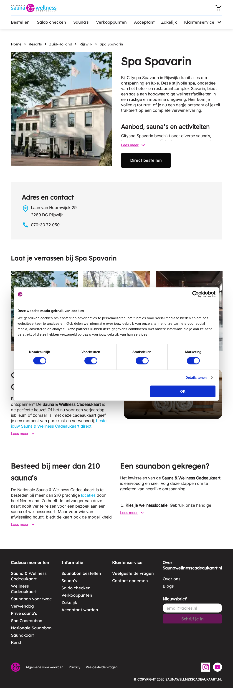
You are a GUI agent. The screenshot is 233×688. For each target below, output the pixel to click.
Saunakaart (22, 635)
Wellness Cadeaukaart (24, 588)
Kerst (16, 642)
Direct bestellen (146, 160)
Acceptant (144, 22)
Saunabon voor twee (31, 598)
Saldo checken (51, 22)
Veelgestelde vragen (133, 573)
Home (16, 44)
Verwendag (22, 606)
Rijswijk (85, 44)
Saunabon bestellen (81, 573)
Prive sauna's (24, 613)
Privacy (74, 667)
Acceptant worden (79, 609)
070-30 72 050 (45, 224)
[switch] (90, 360)
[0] (218, 7)
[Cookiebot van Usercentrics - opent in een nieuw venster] (195, 294)
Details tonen (196, 377)
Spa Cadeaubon (26, 620)
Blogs (168, 586)
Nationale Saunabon (31, 628)
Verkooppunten (111, 22)
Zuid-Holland (60, 44)
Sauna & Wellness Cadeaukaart (29, 576)
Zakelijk (169, 22)
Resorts (35, 44)
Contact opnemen (130, 580)
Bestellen (20, 22)
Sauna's (81, 22)
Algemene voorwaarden (44, 667)
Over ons (171, 578)
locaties (88, 495)
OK (182, 391)
